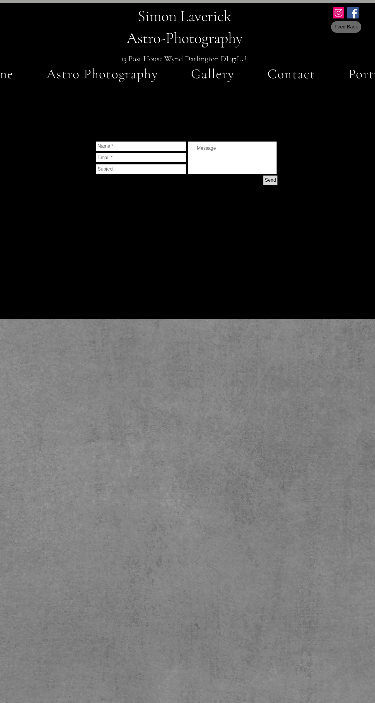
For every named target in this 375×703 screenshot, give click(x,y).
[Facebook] (353, 12)
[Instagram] (338, 12)
